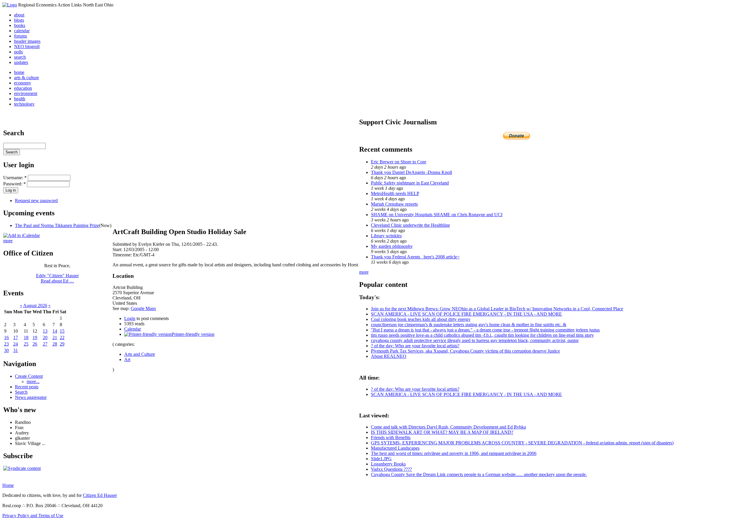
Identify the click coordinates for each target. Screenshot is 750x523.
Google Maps (143, 308)
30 (6, 350)
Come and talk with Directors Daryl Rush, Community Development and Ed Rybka (448, 426)
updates (21, 62)
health (19, 98)
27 (45, 343)
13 (45, 331)
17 (15, 337)
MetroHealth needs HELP (395, 193)
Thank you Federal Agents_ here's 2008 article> (415, 256)
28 (54, 343)
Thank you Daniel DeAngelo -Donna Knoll (411, 172)
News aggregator (31, 397)
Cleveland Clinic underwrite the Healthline (410, 225)
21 (54, 337)
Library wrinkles (386, 235)
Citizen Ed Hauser (100, 495)
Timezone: (122, 254)
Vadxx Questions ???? (391, 469)
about (19, 14)
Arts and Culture (139, 354)
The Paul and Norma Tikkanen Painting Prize (57, 225)
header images (27, 41)
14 (54, 331)
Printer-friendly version (193, 334)
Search (21, 392)
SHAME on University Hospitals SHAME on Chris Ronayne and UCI (436, 214)
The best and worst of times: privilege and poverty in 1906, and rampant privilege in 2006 (453, 453)
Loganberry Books (388, 463)
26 (35, 343)
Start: (117, 249)
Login (129, 318)
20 (45, 337)
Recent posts (26, 386)
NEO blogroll (27, 46)
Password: (14, 183)
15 (62, 331)
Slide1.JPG (381, 458)
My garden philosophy (392, 246)
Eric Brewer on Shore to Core (398, 161)
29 (62, 343)
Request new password (36, 200)
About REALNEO (388, 356)
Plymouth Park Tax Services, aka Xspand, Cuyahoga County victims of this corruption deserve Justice (465, 350)
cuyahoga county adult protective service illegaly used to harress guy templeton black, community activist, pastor (475, 340)
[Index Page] (9, 4)
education (23, 88)
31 (15, 350)
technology (24, 103)
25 (26, 343)
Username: (15, 177)
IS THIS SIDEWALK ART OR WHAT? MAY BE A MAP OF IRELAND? (442, 432)
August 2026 (35, 305)
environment (25, 93)
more (8, 240)
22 (62, 337)
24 (15, 343)
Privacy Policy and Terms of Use (32, 515)
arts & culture (26, 77)
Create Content (29, 376)
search (20, 57)
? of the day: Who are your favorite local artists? (415, 345)
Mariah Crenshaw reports (394, 204)
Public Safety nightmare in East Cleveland (410, 182)
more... (33, 381)
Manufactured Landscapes (395, 448)
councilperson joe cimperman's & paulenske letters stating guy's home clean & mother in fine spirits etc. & (468, 324)
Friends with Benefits (390, 437)
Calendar (132, 328)
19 (35, 337)
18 (26, 337)
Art (127, 359)
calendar (22, 30)
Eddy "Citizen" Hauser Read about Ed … (57, 278)
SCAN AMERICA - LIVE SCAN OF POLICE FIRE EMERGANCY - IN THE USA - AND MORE (466, 314)
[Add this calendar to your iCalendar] (21, 235)
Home (8, 485)
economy (22, 82)
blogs (19, 20)
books (19, 25)
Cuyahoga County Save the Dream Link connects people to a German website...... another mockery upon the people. (479, 474)
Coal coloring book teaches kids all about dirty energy (421, 319)
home (19, 72)
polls (18, 51)
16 (6, 337)
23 (6, 343)
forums (20, 35)
